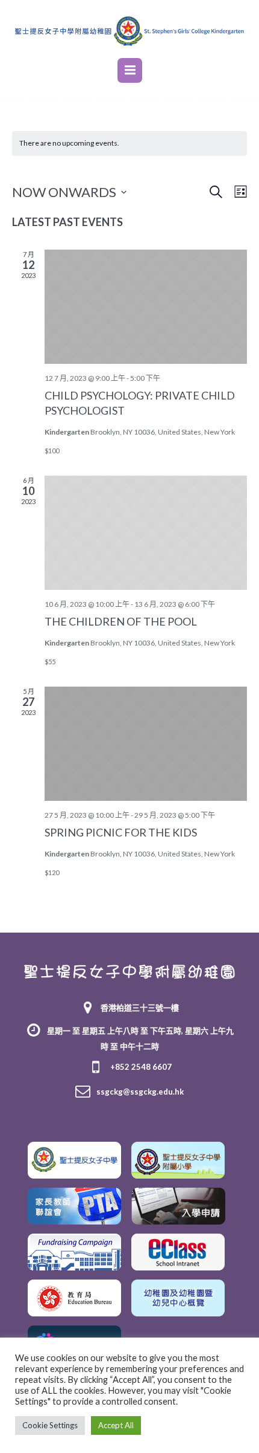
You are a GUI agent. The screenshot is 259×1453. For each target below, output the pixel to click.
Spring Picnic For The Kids (121, 832)
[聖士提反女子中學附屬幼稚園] (129, 971)
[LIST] (238, 192)
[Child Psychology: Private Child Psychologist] (146, 307)
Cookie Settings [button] (50, 1425)
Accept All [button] (116, 1425)
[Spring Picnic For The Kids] (146, 744)
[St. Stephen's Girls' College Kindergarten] (129, 30)
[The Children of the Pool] (146, 533)
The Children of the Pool (121, 621)
